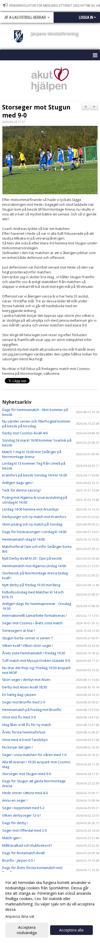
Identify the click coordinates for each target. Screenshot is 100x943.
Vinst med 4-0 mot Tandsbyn (25, 739)
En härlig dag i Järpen (19, 694)
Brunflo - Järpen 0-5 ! (18, 860)
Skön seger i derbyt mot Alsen (26, 679)
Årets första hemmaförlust (23, 732)
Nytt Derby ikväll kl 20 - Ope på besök (32, 558)
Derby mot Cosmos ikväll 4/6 (25, 433)
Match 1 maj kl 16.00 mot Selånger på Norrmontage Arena (31, 454)
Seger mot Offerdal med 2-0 (24, 830)
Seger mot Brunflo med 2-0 (23, 702)
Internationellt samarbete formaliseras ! (34, 615)
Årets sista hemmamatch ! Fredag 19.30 (33, 653)
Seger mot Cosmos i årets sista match (32, 623)
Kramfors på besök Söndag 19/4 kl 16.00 (34, 475)
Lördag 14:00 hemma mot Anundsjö (30, 509)
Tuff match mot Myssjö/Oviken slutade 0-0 (36, 660)
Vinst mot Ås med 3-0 (19, 717)
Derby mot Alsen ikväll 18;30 (24, 687)
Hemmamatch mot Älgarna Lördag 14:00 (34, 565)
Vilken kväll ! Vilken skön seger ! (27, 645)
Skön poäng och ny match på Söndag (32, 524)
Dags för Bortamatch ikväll (23, 852)
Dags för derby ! (15, 822)
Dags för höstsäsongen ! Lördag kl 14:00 (34, 531)
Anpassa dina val (19, 916)
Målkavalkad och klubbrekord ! (27, 845)
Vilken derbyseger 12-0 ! (21, 815)
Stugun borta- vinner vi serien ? (27, 638)
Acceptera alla (71, 930)
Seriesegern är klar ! (18, 630)
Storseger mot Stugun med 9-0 (36, 111)
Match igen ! (11, 837)
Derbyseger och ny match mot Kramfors (34, 516)
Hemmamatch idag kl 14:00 (23, 539)
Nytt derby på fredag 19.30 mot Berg (31, 584)
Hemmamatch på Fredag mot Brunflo (31, 709)
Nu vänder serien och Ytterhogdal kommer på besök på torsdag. (36, 423)
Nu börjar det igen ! (17, 747)
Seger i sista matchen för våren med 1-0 (34, 754)
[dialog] (50, 907)
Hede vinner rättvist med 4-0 (25, 792)
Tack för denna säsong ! (21, 490)
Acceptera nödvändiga (27, 930)
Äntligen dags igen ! (17, 482)
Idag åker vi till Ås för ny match (26, 724)
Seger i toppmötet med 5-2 (23, 807)
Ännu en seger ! (14, 800)
